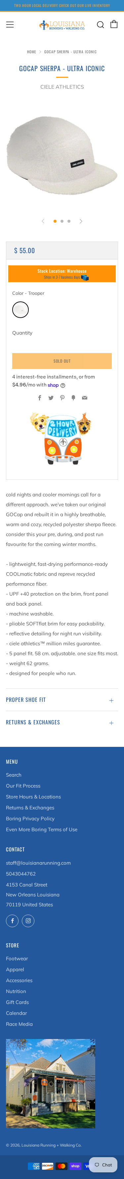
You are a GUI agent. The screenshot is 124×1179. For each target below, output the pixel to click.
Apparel (15, 969)
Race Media (19, 1024)
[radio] (20, 309)
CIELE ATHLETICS (62, 86)
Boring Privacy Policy (30, 818)
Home (31, 51)
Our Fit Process (23, 786)
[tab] (55, 221)
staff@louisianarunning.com (38, 863)
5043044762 (21, 874)
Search (13, 775)
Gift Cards (17, 1002)
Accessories (19, 980)
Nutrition (16, 991)
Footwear (17, 958)
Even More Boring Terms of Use (41, 829)
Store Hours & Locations (33, 797)
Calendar (16, 1013)
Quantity (22, 333)
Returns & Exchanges (30, 807)
